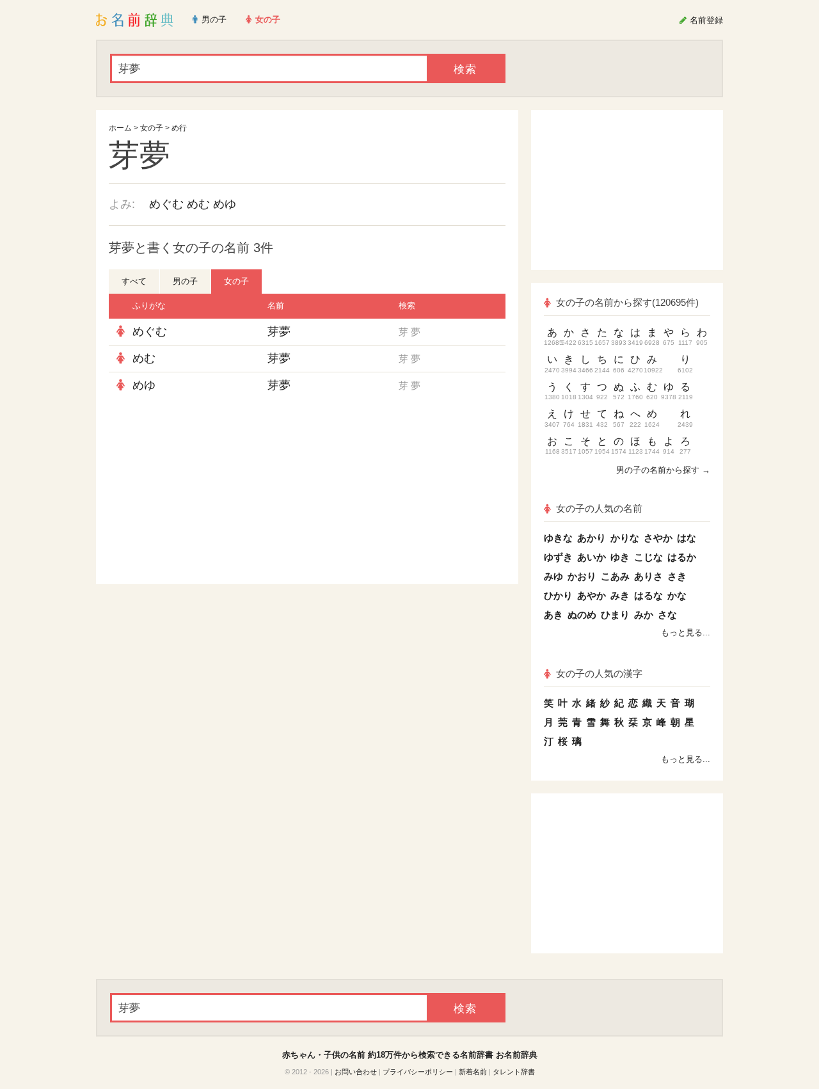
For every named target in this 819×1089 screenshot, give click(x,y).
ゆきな (558, 537)
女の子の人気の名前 (599, 508)
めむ (198, 204)
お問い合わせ (356, 1072)
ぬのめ (582, 614)
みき (620, 595)
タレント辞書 (514, 1072)
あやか (591, 595)
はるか (681, 557)
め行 (179, 127)
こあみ (615, 576)
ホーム (120, 127)
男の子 (185, 281)
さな (667, 614)
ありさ (648, 576)
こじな (648, 557)
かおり (582, 576)
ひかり (558, 595)
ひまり (615, 614)
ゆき (620, 557)
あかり (591, 537)
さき (677, 576)
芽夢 (278, 331)
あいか (591, 557)
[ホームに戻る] (134, 20)
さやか (658, 537)
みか (643, 614)
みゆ (553, 576)
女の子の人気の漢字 (599, 673)
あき (553, 614)
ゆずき (558, 557)
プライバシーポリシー (418, 1072)
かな (677, 595)
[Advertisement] (205, 491)
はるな (648, 595)
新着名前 (473, 1072)
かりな (624, 537)
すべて (134, 281)
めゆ (224, 204)
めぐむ (166, 204)
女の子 (151, 127)
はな (686, 537)
